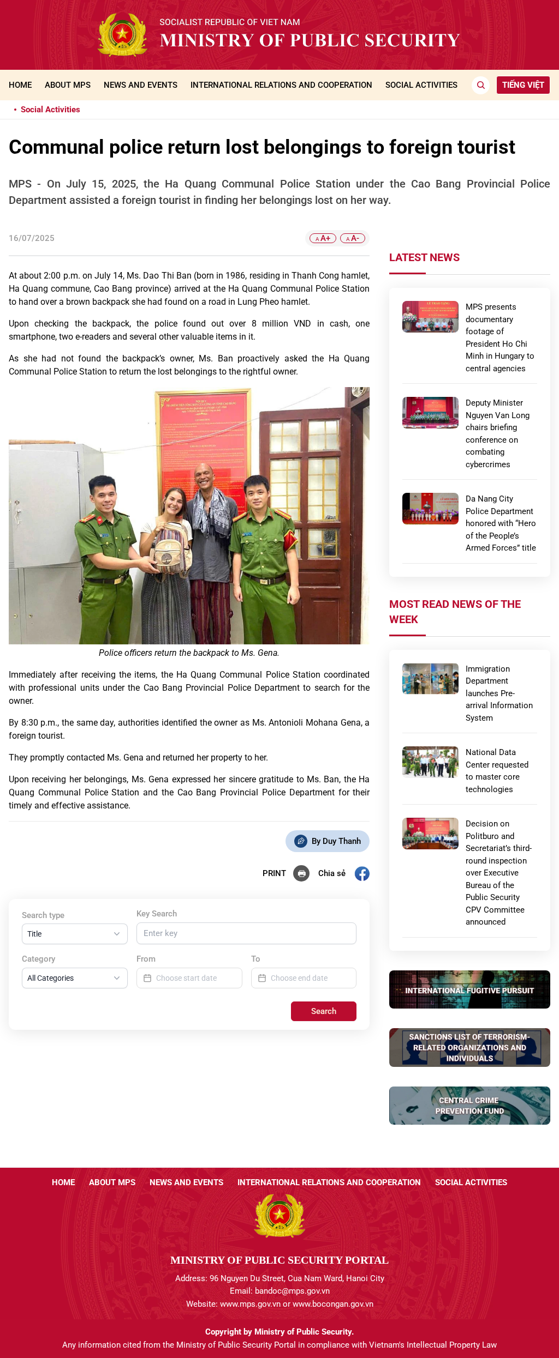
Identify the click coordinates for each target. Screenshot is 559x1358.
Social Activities (421, 85)
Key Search (156, 914)
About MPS (68, 85)
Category (38, 959)
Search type (43, 915)
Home (20, 85)
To (255, 959)
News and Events (140, 85)
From (146, 959)
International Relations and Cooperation (281, 85)
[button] (75, 934)
